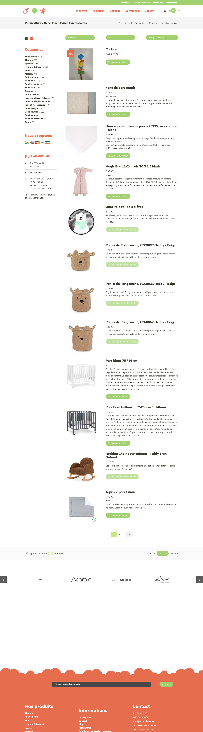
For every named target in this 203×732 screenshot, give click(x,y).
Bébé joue (153, 23)
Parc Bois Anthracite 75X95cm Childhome (136, 407)
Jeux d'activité (32, 94)
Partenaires (171, 2)
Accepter (166, 684)
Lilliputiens (110, 175)
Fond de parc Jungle (120, 88)
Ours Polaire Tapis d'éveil (124, 207)
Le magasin (132, 10)
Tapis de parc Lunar (120, 492)
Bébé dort (30, 80)
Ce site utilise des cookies (67, 684)
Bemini (108, 501)
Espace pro (158, 2)
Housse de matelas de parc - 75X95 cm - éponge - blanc (141, 128)
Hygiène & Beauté (34, 66)
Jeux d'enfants (111, 96)
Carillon (111, 49)
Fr (173, 10)
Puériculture (140, 23)
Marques (115, 10)
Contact (149, 10)
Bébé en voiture (33, 84)
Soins (28, 122)
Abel (41, 579)
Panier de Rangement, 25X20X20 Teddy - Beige (140, 245)
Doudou (29, 91)
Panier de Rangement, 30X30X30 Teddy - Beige (140, 284)
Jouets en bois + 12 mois (38, 98)
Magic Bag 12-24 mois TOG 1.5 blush (133, 166)
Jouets (28, 70)
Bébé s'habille (32, 111)
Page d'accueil (125, 23)
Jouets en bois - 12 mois (37, 101)
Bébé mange (31, 108)
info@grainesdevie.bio (144, 721)
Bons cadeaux (32, 56)
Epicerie (29, 63)
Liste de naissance (141, 2)
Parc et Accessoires (35, 104)
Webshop (125, 2)
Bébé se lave (31, 115)
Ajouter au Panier (119, 62)
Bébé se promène (34, 118)
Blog (81, 724)
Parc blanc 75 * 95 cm (122, 361)
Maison (29, 73)
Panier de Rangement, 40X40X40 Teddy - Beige (140, 322)
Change (29, 60)
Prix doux (98, 10)
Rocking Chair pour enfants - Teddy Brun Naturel (136, 455)
